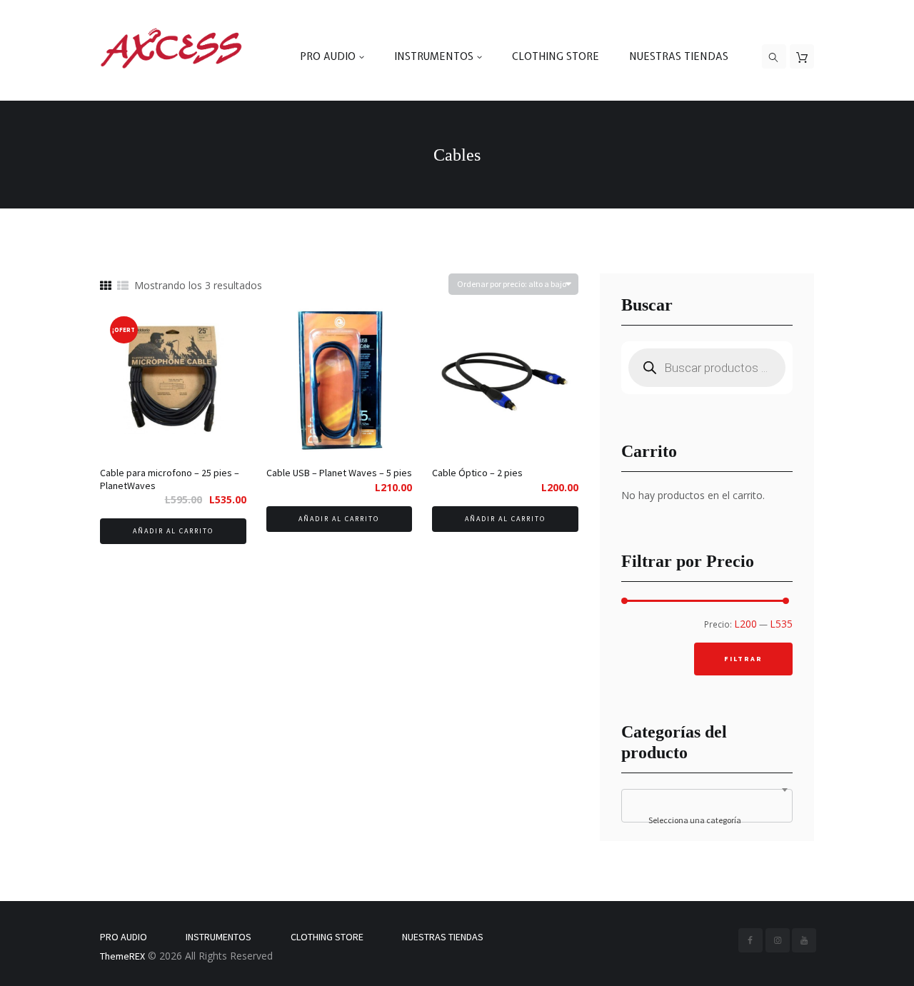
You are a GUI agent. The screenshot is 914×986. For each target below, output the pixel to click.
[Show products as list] (123, 286)
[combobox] (707, 805)
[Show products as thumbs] (105, 286)
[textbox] (707, 820)
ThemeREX (122, 956)
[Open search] (774, 57)
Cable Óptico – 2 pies (477, 472)
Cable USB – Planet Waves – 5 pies (339, 472)
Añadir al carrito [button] (173, 530)
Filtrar (743, 658)
